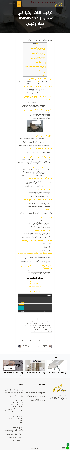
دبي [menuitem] (29, 4)
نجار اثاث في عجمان (34, 334)
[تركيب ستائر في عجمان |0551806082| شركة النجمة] (35, 365)
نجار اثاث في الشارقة (9, 430)
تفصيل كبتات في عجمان (41, 62)
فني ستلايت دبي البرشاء (18, 429)
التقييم (44, 69)
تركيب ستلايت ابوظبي (8, 395)
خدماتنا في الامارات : (41, 67)
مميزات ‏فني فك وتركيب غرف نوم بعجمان (38, 63)
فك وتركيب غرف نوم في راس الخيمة (16, 424)
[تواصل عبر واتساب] (68, 444)
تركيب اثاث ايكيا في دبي (35, 281)
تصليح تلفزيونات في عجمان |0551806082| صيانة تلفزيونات (13, 373)
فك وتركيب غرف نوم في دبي (8, 422)
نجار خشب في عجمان (48, 336)
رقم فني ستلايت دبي (17, 423)
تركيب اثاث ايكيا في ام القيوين (35, 291)
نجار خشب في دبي (12, 433)
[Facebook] (48, 340)
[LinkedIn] (22, 340)
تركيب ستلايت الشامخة (17, 399)
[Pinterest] (30, 340)
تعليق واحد (58, 375)
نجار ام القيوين (13, 431)
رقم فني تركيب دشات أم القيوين (16, 419)
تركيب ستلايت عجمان (17, 404)
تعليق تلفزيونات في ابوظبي (17, 416)
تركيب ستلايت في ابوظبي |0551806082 (37, 400)
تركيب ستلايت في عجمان (17, 413)
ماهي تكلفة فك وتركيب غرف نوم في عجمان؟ (37, 65)
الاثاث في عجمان (48, 323)
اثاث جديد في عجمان (48, 319)
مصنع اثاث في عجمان (35, 331)
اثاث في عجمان (42, 61)
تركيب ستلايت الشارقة (16, 397)
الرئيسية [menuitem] (50, 4)
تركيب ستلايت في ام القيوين (16, 407)
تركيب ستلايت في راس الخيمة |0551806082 (36, 399)
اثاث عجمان (40, 319)
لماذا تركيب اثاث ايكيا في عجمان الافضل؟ (38, 48)
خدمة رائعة (43, 71)
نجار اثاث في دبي (19, 431)
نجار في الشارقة (11, 437)
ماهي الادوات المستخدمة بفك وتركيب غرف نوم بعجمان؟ (35, 66)
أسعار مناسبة (42, 70)
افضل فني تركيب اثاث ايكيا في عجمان (38, 58)
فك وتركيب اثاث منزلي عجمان (40, 52)
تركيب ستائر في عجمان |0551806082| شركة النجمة (36, 373)
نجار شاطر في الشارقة (10, 434)
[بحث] (6, 4)
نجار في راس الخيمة (18, 440)
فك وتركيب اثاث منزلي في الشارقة (35, 286)
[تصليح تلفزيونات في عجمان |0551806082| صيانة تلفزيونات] (13, 365)
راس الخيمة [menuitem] (24, 4)
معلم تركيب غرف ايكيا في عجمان (40, 47)
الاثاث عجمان (26, 321)
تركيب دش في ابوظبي (18, 392)
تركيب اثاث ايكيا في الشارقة (35, 283)
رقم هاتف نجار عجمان (33, 327)
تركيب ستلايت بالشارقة (18, 400)
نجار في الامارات (16, 437)
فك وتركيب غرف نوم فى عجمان (40, 56)
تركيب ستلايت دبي (17, 402)
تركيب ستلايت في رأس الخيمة (14, 411)
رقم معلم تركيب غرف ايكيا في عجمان (39, 53)
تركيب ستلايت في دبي (15, 409)
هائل (44, 74)
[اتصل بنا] (67, 447)
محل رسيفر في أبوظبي (18, 430)
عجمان (30, 27)
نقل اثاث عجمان (25, 336)
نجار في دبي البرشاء (20, 438)
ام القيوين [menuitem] (34, 4)
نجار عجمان (31, 336)
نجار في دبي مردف (9, 438)
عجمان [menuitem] (19, 4)
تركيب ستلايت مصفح (18, 415)
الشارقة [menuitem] (40, 4)
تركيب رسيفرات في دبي (18, 393)
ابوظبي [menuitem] (45, 4)
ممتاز (44, 75)
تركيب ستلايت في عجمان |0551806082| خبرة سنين (58, 373)
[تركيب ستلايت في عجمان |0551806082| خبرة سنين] (57, 365)
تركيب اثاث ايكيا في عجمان (41, 45)
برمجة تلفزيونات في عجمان (10, 389)
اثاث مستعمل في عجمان (24, 319)
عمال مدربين (42, 72)
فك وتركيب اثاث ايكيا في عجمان (40, 49)
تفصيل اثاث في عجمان (41, 57)
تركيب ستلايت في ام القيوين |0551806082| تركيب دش (35, 397)
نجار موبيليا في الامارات (10, 440)
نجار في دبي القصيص (15, 438)
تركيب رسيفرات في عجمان (18, 395)
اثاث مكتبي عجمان (48, 321)
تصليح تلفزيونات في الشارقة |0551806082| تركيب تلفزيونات (35, 392)
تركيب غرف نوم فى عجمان (41, 54)
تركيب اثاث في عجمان (41, 51)
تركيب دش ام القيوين (9, 391)
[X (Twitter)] (39, 340)
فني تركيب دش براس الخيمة (17, 425)
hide (37, 43)
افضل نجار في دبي (19, 389)
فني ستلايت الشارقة (18, 427)
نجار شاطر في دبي (19, 436)
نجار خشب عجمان (42, 60)
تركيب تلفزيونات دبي (19, 391)
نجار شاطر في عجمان (39, 336)
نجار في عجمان (35, 289)
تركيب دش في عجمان (9, 392)
